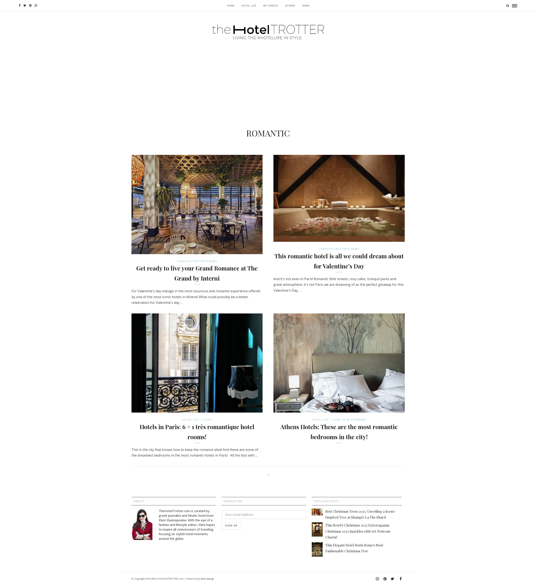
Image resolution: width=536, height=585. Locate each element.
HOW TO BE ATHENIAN (349, 419)
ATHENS (290, 5)
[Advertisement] (268, 75)
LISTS (207, 419)
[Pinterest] (30, 5)
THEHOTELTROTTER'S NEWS (197, 261)
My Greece (270, 5)
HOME (230, 5)
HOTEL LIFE (249, 5)
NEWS (305, 5)
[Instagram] (36, 5)
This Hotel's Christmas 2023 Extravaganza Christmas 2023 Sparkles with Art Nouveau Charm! (357, 531)
